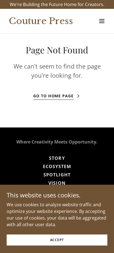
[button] (101, 21)
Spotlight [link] (56, 175)
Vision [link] (56, 183)
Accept (57, 240)
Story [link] (57, 158)
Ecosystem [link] (57, 166)
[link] (42, 22)
